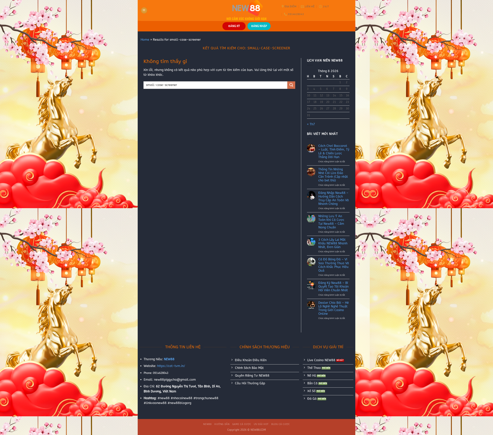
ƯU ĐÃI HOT (261, 424)
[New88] (246, 10)
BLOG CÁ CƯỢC (280, 424)
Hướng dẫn (222, 424)
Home (145, 39)
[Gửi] (291, 85)
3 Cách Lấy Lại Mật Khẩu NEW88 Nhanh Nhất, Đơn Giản (332, 243)
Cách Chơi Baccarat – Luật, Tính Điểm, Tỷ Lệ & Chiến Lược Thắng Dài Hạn (333, 151)
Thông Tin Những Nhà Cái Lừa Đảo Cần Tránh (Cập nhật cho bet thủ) (333, 174)
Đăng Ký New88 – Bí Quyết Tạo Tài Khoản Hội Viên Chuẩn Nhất (333, 286)
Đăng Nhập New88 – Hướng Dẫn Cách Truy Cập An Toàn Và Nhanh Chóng (333, 198)
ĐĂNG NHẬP (259, 26)
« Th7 (311, 124)
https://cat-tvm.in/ (171, 366)
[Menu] (144, 10)
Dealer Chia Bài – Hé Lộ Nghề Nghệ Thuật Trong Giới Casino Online (333, 308)
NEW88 (207, 424)
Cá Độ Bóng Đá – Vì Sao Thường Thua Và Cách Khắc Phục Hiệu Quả (333, 264)
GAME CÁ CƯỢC (241, 424)
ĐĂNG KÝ (234, 26)
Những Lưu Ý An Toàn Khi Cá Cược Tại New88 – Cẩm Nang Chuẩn (331, 221)
